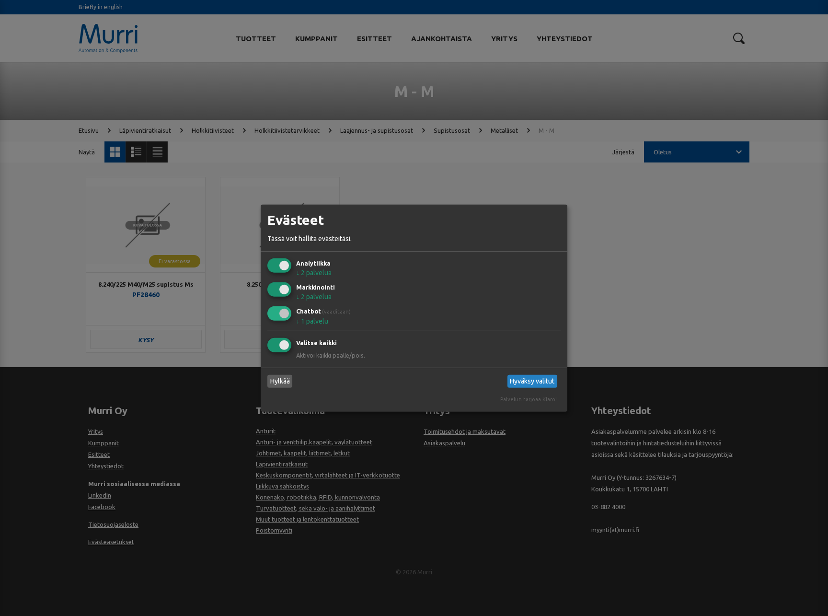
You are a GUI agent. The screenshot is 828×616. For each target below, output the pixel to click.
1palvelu (312, 321)
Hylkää (280, 381)
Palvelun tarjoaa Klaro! (528, 399)
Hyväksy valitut (532, 381)
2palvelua (314, 273)
